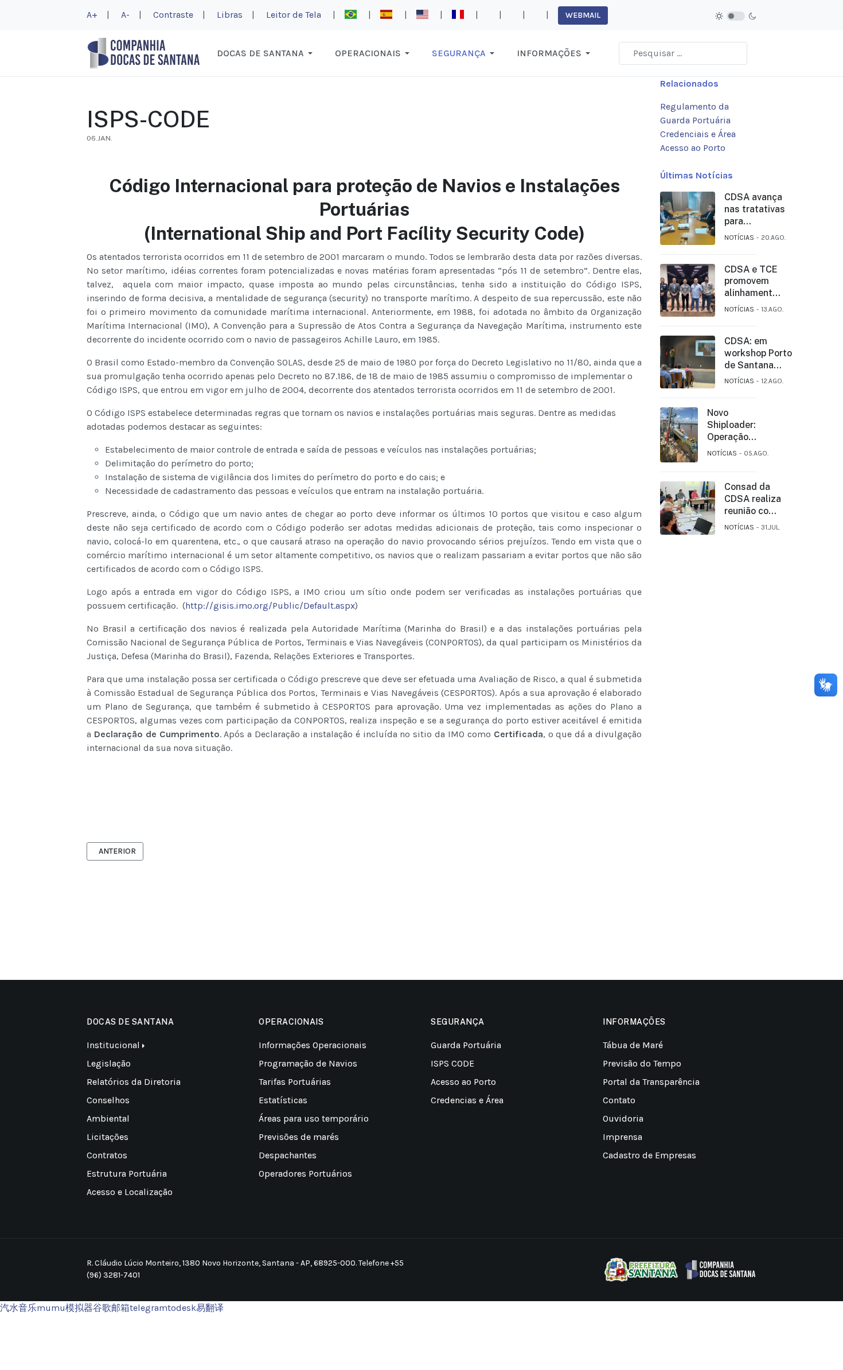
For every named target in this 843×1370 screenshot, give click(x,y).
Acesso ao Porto (692, 147)
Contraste (173, 14)
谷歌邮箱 (111, 1307)
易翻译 (210, 1307)
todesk (181, 1307)
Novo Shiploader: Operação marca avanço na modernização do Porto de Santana (737, 425)
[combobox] (683, 53)
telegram (148, 1307)
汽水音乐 (18, 1307)
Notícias (739, 237)
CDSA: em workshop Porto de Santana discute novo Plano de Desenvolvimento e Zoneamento (761, 353)
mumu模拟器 (65, 1307)
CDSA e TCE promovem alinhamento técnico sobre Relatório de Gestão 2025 (753, 281)
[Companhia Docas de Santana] (144, 52)
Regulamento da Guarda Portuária (695, 113)
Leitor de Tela (293, 14)
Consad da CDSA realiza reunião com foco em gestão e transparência (754, 499)
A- (125, 14)
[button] (267, 53)
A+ (92, 14)
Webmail (582, 15)
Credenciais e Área (698, 134)
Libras (230, 14)
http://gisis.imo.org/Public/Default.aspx (270, 605)
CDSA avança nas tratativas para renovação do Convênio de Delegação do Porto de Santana (754, 209)
